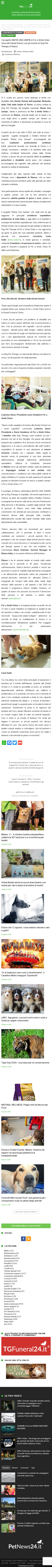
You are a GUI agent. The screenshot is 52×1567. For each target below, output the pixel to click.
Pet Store (7, 1296)
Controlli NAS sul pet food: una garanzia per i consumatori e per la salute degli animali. (23, 1199)
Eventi (6, 1284)
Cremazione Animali (11, 1276)
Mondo (7, 1294)
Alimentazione (9, 1253)
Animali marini (9, 1258)
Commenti (24, 1468)
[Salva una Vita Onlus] (26, 1365)
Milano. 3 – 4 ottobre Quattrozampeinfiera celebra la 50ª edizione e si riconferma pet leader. (22, 837)
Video (6, 1322)
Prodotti (7, 1301)
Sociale (6, 1309)
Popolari (6, 1468)
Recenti (15, 1468)
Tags (33, 1468)
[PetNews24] (26, 3)
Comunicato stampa (16, 25)
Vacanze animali (10, 1316)
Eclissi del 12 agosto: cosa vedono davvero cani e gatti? (25, 929)
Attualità (7, 1263)
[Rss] (28, 1238)
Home (3, 25)
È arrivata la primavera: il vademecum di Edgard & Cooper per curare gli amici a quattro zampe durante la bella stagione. (26, 763)
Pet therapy (8, 36)
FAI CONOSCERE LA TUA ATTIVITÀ (26, 1226)
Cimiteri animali (10, 1271)
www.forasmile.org (21, 629)
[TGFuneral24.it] (26, 1338)
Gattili (6, 1286)
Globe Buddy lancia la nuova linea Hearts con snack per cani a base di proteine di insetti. (23, 884)
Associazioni (9, 1261)
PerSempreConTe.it (26, 1566)
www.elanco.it (15, 598)
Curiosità (30, 33)
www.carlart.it (14, 240)
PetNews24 (7, 52)
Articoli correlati (25, 792)
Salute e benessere (11, 1304)
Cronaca (7, 1278)
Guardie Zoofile (10, 1289)
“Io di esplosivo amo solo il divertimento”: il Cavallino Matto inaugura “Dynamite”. (22, 974)
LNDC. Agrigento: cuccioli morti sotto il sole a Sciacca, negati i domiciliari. (24, 1019)
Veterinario (8, 1319)
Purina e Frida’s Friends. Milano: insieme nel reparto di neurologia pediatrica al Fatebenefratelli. (22, 1152)
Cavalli (6, 1268)
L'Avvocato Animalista (12, 1291)
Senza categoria (10, 1306)
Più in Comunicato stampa (25, 796)
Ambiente (8, 1256)
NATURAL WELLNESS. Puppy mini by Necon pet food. (24, 1106)
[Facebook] (23, 1238)
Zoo (5, 1324)
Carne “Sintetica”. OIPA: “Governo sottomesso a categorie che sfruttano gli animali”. (26, 780)
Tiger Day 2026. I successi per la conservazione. (25, 1062)
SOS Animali (8, 1311)
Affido (6, 1251)
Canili (6, 1266)
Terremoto (8, 1314)
